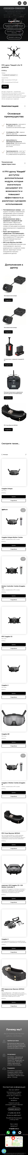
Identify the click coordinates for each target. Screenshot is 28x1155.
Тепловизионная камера (10, 295)
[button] (19, 3)
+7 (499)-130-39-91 (14, 1113)
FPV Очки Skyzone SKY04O (11, 425)
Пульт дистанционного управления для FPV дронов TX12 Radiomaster (13, 393)
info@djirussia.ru (14, 1128)
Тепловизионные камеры (12, 210)
